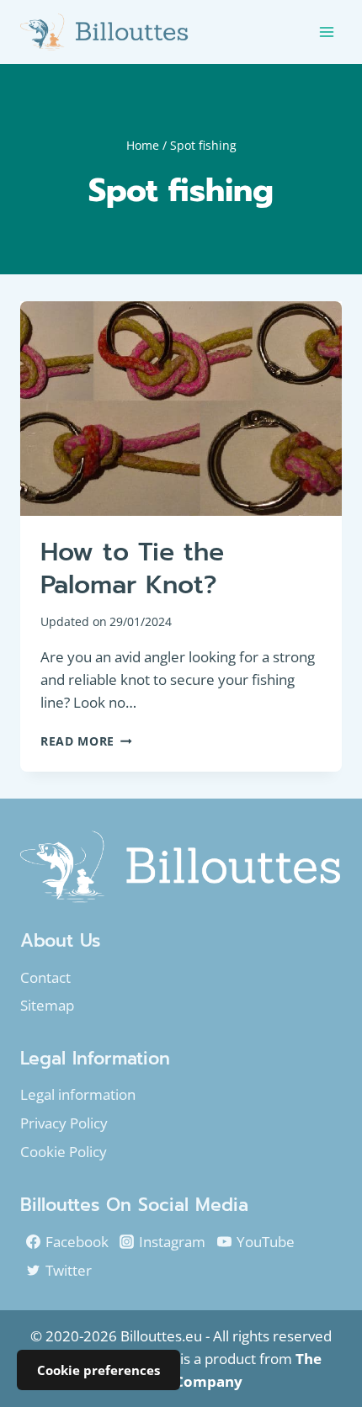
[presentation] (181, 408)
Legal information (78, 1094)
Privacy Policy (64, 1123)
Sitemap (47, 1005)
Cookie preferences (98, 1370)
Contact (45, 977)
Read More (86, 741)
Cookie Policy (63, 1151)
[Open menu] (326, 32)
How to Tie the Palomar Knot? (132, 568)
